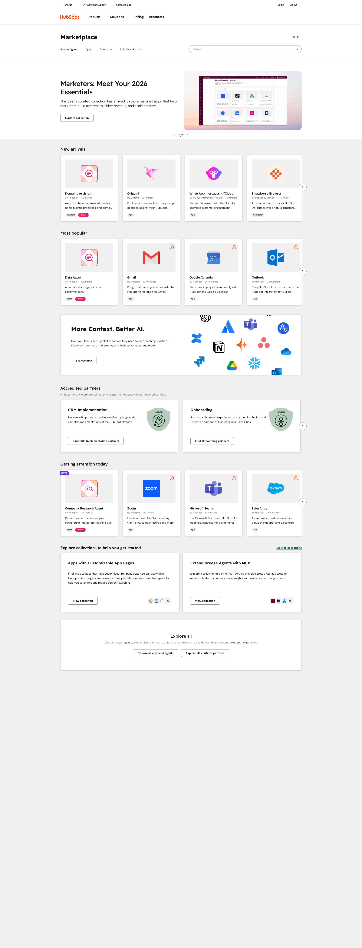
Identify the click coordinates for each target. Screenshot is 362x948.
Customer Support (96, 5)
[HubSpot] (69, 17)
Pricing (139, 17)
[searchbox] (245, 49)
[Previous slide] (175, 135)
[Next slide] (188, 135)
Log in (281, 5)
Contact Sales (123, 5)
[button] (297, 37)
